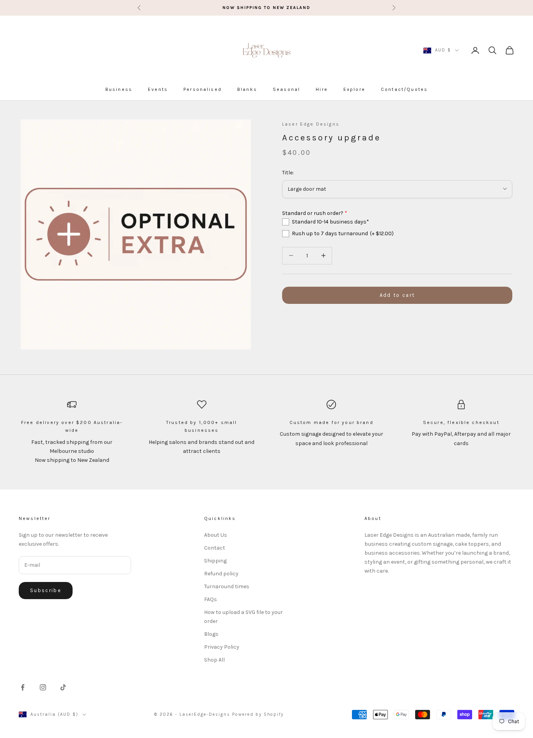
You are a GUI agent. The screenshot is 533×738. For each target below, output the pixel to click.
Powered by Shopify (258, 714)
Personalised (202, 89)
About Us (215, 535)
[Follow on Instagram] (43, 687)
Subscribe (45, 590)
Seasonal (286, 89)
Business (118, 89)
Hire (322, 89)
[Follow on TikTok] (63, 687)
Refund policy (221, 573)
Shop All (214, 659)
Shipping (215, 560)
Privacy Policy (221, 647)
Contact (214, 548)
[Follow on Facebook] (23, 687)
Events (158, 89)
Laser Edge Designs (310, 124)
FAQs (210, 599)
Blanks (247, 89)
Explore (354, 89)
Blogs (211, 634)
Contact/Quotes (404, 89)
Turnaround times (226, 586)
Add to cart (397, 295)
